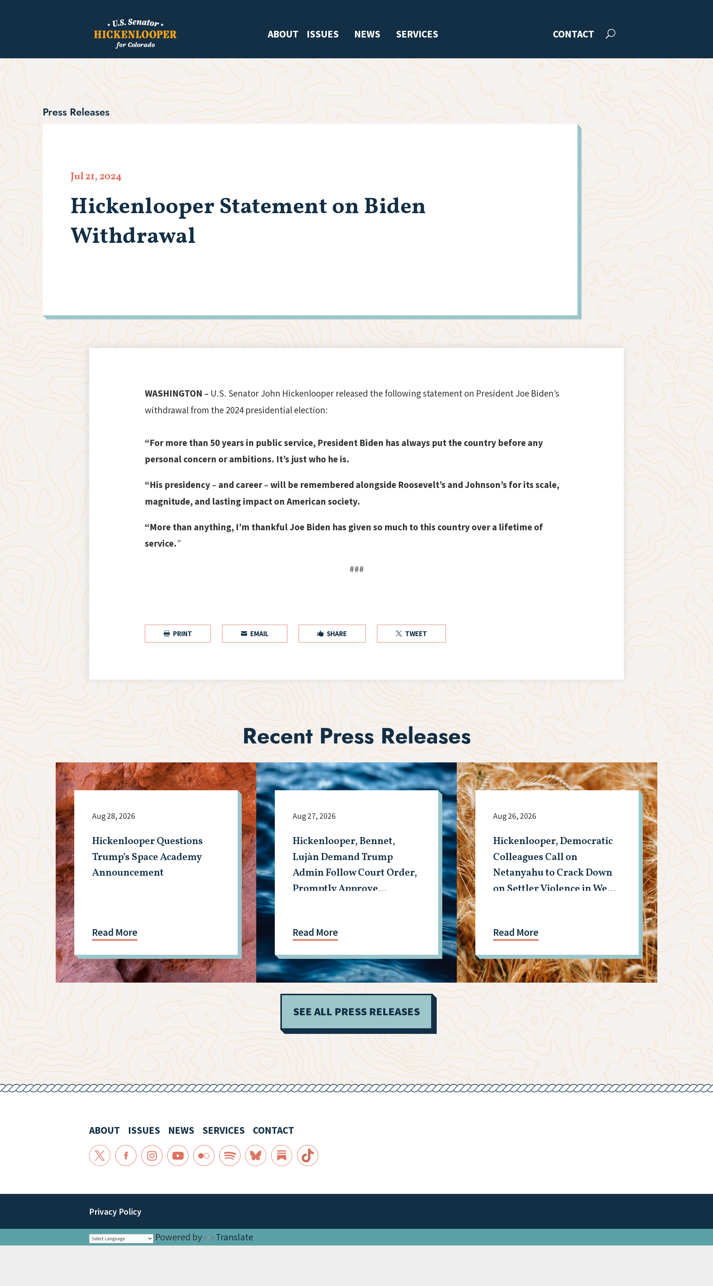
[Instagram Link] (152, 1155)
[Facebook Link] (126, 1155)
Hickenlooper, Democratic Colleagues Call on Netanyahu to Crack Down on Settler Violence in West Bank (554, 873)
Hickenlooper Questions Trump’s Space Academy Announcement (147, 857)
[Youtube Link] (178, 1155)
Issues (323, 34)
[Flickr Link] (204, 1155)
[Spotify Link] (230, 1155)
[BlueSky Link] (256, 1155)
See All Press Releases (356, 1011)
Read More (114, 932)
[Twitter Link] (100, 1155)
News (367, 34)
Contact (573, 34)
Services (417, 34)
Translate (234, 1237)
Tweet (411, 633)
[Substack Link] (282, 1155)
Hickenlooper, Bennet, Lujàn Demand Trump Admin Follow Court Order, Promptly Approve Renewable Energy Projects (355, 873)
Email (254, 633)
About (283, 34)
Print (178, 633)
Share (332, 633)
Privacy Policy (115, 1211)
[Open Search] (610, 34)
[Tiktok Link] (308, 1155)
